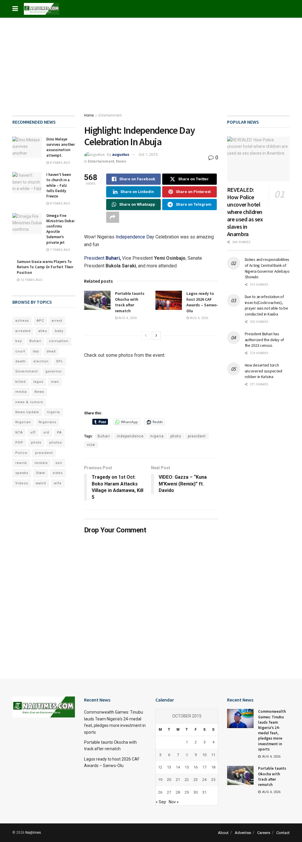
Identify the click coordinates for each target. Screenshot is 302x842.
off (33, 432)
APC (40, 321)
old (46, 432)
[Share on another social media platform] (112, 217)
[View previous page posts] (145, 335)
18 (213, 767)
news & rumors (29, 402)
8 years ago (59, 163)
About (223, 832)
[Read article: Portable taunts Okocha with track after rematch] (97, 300)
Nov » (174, 802)
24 (204, 779)
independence (130, 436)
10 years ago (30, 280)
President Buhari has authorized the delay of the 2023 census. (264, 339)
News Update (27, 412)
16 (195, 767)
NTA (19, 432)
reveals (41, 463)
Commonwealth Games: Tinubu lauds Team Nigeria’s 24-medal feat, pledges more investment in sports (272, 730)
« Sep (161, 802)
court (20, 351)
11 (213, 755)
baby (59, 331)
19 (160, 779)
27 (169, 792)
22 (187, 779)
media (21, 392)
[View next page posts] (156, 335)
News (121, 161)
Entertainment (110, 115)
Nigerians (47, 422)
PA (59, 432)
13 (169, 767)
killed (20, 382)
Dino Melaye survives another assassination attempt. (60, 147)
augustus (120, 154)
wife (58, 483)
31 (204, 792)
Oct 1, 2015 (148, 154)
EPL (59, 361)
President (102, 258)
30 (195, 792)
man (55, 382)
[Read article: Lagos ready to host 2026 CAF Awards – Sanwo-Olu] (168, 300)
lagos (38, 382)
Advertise (243, 832)
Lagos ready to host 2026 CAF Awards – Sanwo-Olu (202, 302)
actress (22, 321)
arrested (23, 331)
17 (204, 767)
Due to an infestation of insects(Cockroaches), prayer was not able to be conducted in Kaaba (266, 305)
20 (169, 779)
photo (175, 436)
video (58, 473)
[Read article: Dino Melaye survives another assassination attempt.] (27, 147)
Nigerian (23, 422)
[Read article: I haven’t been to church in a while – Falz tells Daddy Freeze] (27, 182)
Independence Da (133, 237)
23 (195, 779)
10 (204, 755)
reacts (21, 463)
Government (26, 371)
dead (51, 351)
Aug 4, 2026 (127, 318)
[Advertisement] (151, 62)
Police (21, 453)
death (20, 361)
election (41, 361)
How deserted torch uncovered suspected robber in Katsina (264, 370)
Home (89, 115)
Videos (21, 483)
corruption (58, 341)
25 (213, 779)
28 (178, 792)
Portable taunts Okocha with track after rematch (130, 302)
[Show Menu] (15, 9)
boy (18, 341)
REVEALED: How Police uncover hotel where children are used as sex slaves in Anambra (245, 212)
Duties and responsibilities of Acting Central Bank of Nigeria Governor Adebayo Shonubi (267, 268)
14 (178, 767)
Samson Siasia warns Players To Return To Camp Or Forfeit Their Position (45, 267)
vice (91, 445)
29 (187, 792)
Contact (283, 832)
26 (160, 792)
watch (41, 483)
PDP (19, 442)
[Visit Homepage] (41, 9)
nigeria (157, 436)
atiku (42, 331)
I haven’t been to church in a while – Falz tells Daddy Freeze (58, 185)
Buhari (104, 436)
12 (160, 767)
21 (178, 779)
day (36, 351)
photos (55, 442)
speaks (21, 473)
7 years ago (59, 250)
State (40, 473)
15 (187, 767)
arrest (57, 321)
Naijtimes (33, 832)
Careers (263, 832)
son (58, 463)
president (197, 436)
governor (53, 371)
